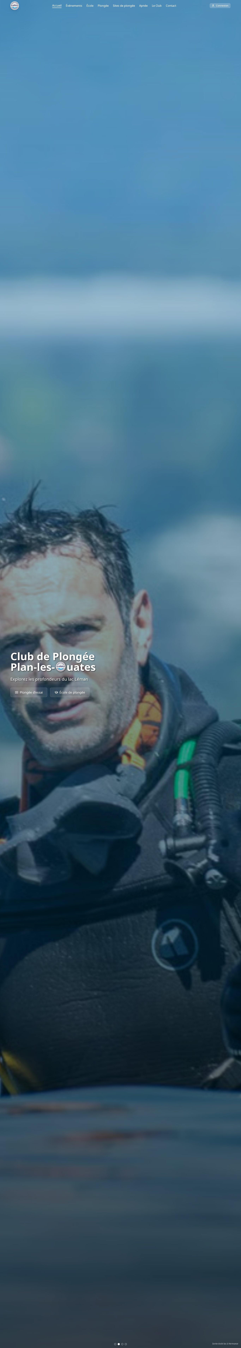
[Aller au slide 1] (115, 1344)
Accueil (57, 5)
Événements (74, 6)
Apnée (143, 6)
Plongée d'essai (31, 692)
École (90, 6)
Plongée (103, 6)
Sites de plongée (124, 6)
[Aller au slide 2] (119, 1344)
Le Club (157, 6)
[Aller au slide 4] (126, 1344)
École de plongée (72, 692)
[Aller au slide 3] (122, 1344)
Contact (171, 6)
